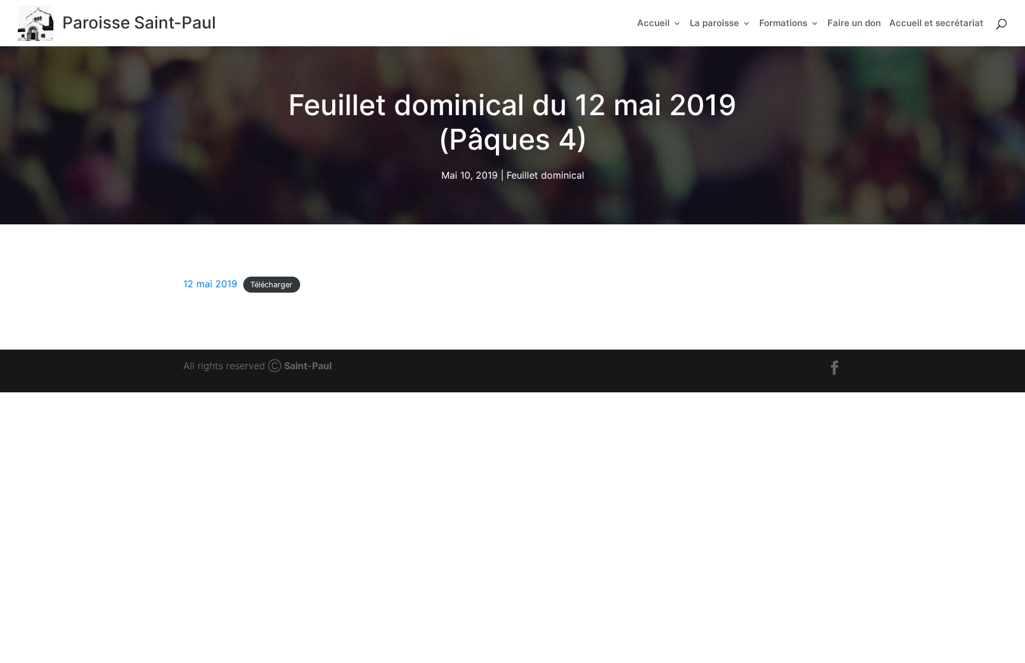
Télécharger (271, 284)
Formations (783, 23)
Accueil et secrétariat (936, 23)
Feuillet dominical (545, 176)
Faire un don (854, 23)
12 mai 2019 (210, 284)
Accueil (653, 23)
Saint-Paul (308, 366)
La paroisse (714, 23)
